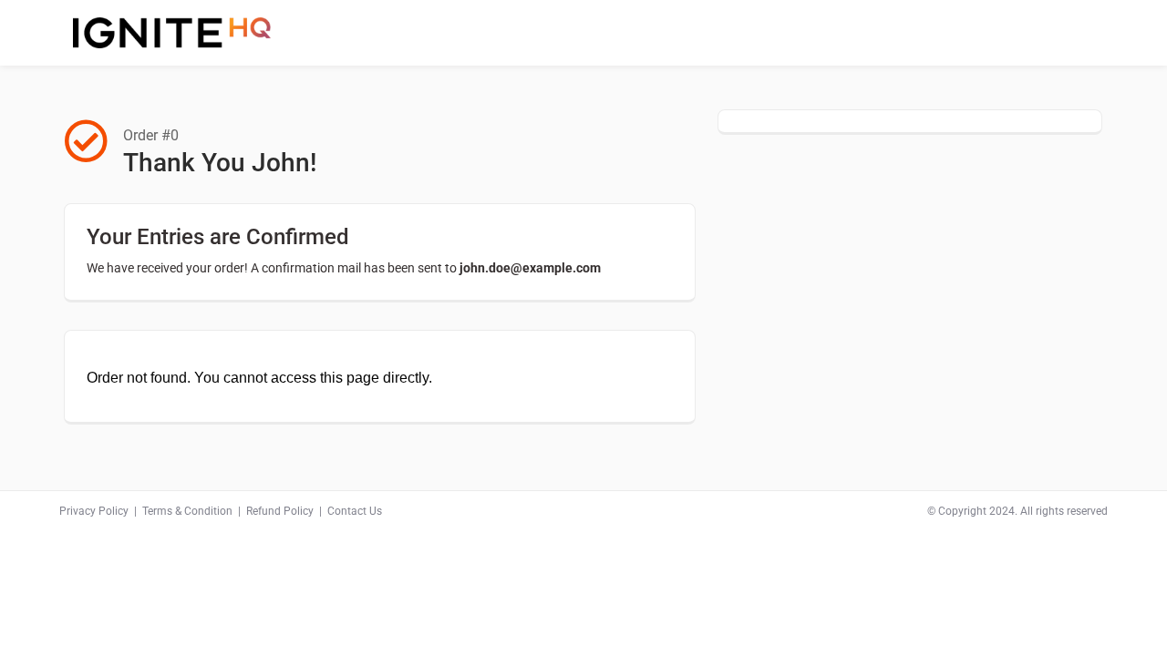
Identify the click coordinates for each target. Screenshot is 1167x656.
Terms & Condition (187, 511)
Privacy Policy (94, 511)
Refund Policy (280, 511)
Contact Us (354, 511)
